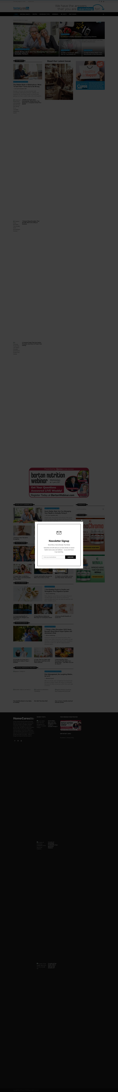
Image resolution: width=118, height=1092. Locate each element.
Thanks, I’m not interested (59, 571)
